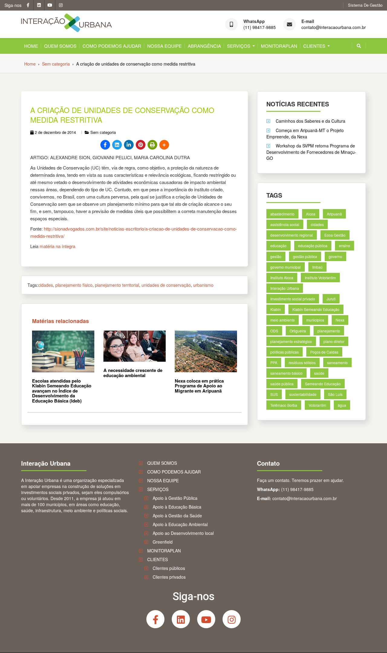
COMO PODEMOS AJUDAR (112, 46)
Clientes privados (169, 577)
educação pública (312, 245)
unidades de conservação (166, 285)
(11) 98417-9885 (259, 27)
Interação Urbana (284, 288)
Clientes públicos (169, 568)
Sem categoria (103, 132)
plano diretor (334, 341)
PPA (273, 362)
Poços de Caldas (324, 351)
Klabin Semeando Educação (316, 309)
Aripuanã (334, 213)
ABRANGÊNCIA (204, 46)
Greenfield (163, 542)
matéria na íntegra (57, 246)
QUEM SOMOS (60, 46)
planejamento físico (74, 285)
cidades (45, 285)
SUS (274, 394)
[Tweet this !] (117, 145)
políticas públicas (284, 351)
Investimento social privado (292, 298)
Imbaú (317, 267)
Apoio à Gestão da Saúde (177, 515)
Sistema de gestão (365, 5)
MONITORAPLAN (279, 46)
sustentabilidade (303, 394)
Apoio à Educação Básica (177, 507)
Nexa (340, 319)
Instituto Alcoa (281, 277)
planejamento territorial (117, 285)
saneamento (337, 362)
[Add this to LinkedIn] (129, 145)
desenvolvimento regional (291, 235)
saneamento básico (286, 373)
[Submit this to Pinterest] (140, 145)
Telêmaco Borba (283, 404)
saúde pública (282, 383)
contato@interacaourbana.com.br (333, 27)
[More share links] (164, 145)
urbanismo (203, 285)
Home (31, 46)
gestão (275, 256)
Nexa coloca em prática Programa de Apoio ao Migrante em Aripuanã (199, 385)
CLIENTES (314, 46)
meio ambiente (282, 319)
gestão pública (305, 256)
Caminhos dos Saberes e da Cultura (310, 121)
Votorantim (317, 404)
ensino (344, 245)
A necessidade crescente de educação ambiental (132, 373)
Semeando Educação (323, 383)
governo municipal (285, 267)
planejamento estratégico (291, 341)
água (342, 404)
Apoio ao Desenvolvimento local (183, 533)
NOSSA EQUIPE (164, 46)
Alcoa (310, 213)
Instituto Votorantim (320, 277)
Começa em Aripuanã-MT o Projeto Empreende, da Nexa (305, 133)
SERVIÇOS (238, 46)
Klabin (275, 309)
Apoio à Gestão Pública (175, 498)
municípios (315, 319)
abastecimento (282, 213)
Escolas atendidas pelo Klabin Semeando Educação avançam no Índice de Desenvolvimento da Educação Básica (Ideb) (61, 390)
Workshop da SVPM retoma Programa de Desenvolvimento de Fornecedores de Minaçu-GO (311, 152)
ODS (274, 330)
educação (278, 245)
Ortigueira (298, 330)
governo (335, 256)
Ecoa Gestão (335, 235)
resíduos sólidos (302, 362)
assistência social (284, 224)
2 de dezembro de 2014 (55, 132)
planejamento (328, 330)
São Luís (335, 394)
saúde (319, 373)
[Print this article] (152, 145)
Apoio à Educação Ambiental (180, 524)
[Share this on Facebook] (105, 145)
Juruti (331, 298)
